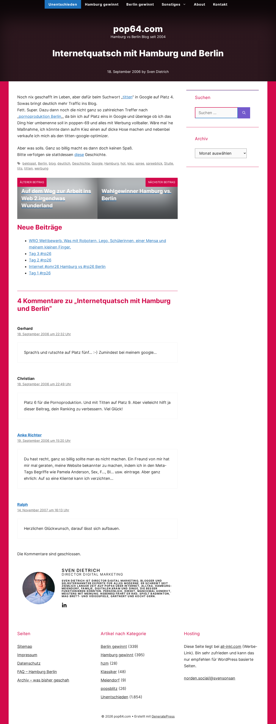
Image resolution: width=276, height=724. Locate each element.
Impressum (27, 655)
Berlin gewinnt (140, 4)
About (199, 4)
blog (52, 163)
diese (79, 154)
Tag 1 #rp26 (40, 273)
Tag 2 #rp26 (40, 260)
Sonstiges (171, 4)
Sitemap (24, 646)
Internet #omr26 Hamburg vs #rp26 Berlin (67, 266)
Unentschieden (63, 4)
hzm (105, 663)
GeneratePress (163, 716)
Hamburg (111, 163)
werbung (41, 168)
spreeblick (154, 163)
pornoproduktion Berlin (40, 116)
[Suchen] (244, 112)
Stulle (168, 163)
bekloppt (29, 163)
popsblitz (109, 688)
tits (19, 168)
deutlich (63, 163)
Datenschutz (29, 663)
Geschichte (81, 163)
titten (127, 97)
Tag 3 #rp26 (40, 253)
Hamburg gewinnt (102, 4)
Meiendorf (110, 680)
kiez (130, 163)
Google (97, 163)
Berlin (42, 163)
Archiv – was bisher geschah (43, 680)
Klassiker (109, 671)
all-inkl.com (230, 646)
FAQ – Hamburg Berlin (37, 671)
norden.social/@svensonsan (209, 678)
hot (123, 163)
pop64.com (138, 29)
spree (139, 163)
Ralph (22, 504)
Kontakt (220, 4)
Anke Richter (29, 435)
